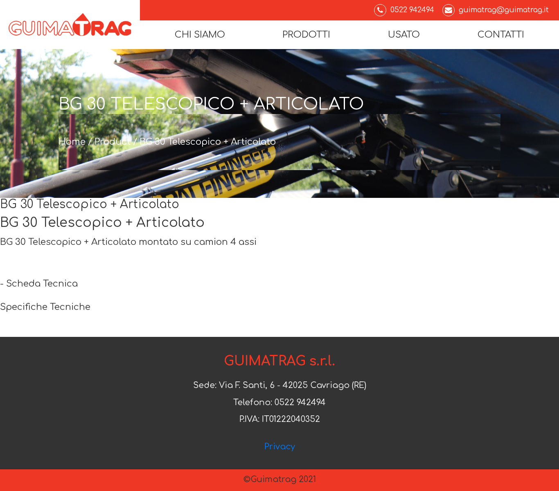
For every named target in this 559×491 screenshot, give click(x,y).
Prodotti (306, 35)
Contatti (501, 35)
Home (72, 142)
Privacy (279, 446)
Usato (404, 35)
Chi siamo (200, 35)
